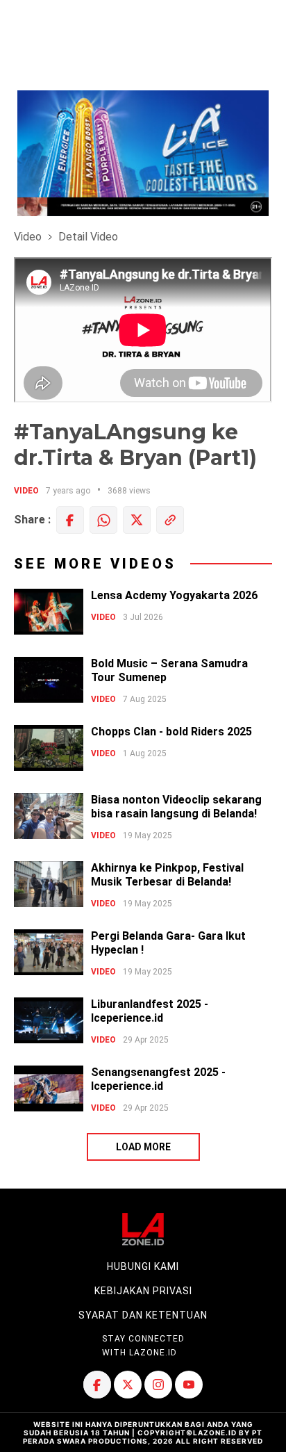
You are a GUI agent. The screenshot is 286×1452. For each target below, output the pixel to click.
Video (28, 236)
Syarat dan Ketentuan (143, 1315)
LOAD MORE (143, 1146)
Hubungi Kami (143, 1266)
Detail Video (88, 236)
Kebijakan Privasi (143, 1290)
